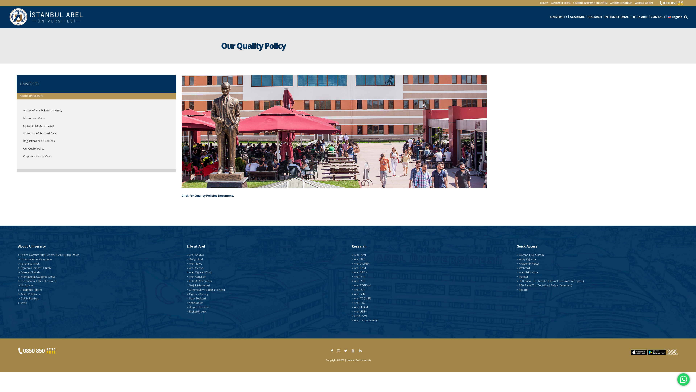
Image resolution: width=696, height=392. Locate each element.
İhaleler (523, 277)
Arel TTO (359, 303)
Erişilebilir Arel (197, 311)
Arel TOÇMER (362, 298)
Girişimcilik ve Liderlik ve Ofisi (207, 290)
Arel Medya (196, 268)
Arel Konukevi (197, 277)
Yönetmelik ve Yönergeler (36, 259)
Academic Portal (561, 3)
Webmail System (644, 3)
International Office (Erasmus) (38, 281)
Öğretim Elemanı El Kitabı (35, 268)
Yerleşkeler (196, 303)
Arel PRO (360, 281)
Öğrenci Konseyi (199, 294)
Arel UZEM (360, 311)
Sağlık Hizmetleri (199, 285)
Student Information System (590, 3)
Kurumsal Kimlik (30, 264)
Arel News (195, 264)
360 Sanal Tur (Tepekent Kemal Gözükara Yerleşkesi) (551, 281)
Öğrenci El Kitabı (30, 272)
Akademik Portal (529, 264)
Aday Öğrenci (527, 259)
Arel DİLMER (362, 264)
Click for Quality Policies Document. (208, 196)
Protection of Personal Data (39, 133)
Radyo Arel (196, 259)
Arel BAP (359, 259)
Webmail (524, 268)
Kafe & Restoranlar (200, 281)
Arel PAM (360, 277)
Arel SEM (359, 294)
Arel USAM (361, 307)
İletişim (523, 290)
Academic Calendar (621, 3)
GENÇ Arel (360, 316)
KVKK (23, 303)
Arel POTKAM (362, 285)
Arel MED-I (360, 272)
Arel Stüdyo (196, 255)
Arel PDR (359, 290)
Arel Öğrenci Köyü (200, 272)
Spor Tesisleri (197, 298)
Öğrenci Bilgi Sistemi (531, 255)
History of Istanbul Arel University (42, 110)
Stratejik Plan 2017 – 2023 (38, 125)
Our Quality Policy (33, 148)
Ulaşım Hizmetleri (199, 307)
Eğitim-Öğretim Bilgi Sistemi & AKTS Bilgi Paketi (49, 255)
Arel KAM (360, 268)
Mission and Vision (34, 118)
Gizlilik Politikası (29, 298)
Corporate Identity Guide (37, 156)
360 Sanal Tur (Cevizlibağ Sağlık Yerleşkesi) (545, 285)
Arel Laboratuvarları (366, 320)
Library (544, 3)
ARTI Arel (360, 255)
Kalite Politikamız (30, 294)
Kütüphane (27, 285)
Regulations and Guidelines (39, 141)
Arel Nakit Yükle (528, 272)
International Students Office (37, 277)
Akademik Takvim (31, 290)
